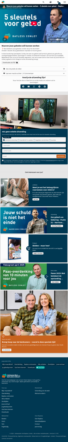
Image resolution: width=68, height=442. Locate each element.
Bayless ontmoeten (30, 364)
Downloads (31, 367)
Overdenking (18, 364)
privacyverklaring (50, 160)
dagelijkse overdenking (42, 140)
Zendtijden (51, 364)
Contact (37, 424)
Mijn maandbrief (7, 364)
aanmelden (61, 156)
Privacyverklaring (12, 436)
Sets (3, 424)
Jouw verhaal (60, 364)
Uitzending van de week (42, 391)
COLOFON (4, 436)
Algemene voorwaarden (24, 436)
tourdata (53, 140)
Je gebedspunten (7, 367)
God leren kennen (20, 367)
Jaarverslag (38, 427)
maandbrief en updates (26, 140)
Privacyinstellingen (61, 436)
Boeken (4, 419)
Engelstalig (5, 427)
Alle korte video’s (40, 393)
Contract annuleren (7, 438)
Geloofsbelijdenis (40, 421)
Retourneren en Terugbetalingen (41, 436)
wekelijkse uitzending (11, 140)
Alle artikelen (42, 364)
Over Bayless (39, 419)
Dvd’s (3, 421)
